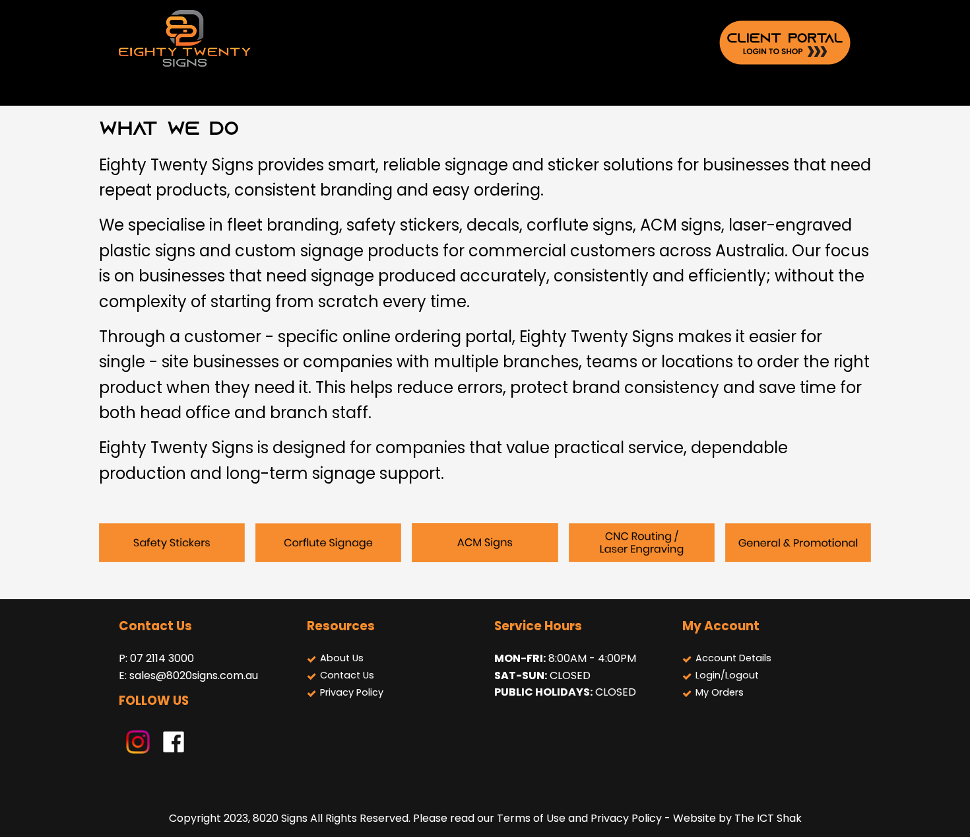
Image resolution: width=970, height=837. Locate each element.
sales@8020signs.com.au (193, 675)
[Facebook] (173, 740)
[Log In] (785, 42)
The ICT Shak (768, 818)
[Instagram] (137, 740)
